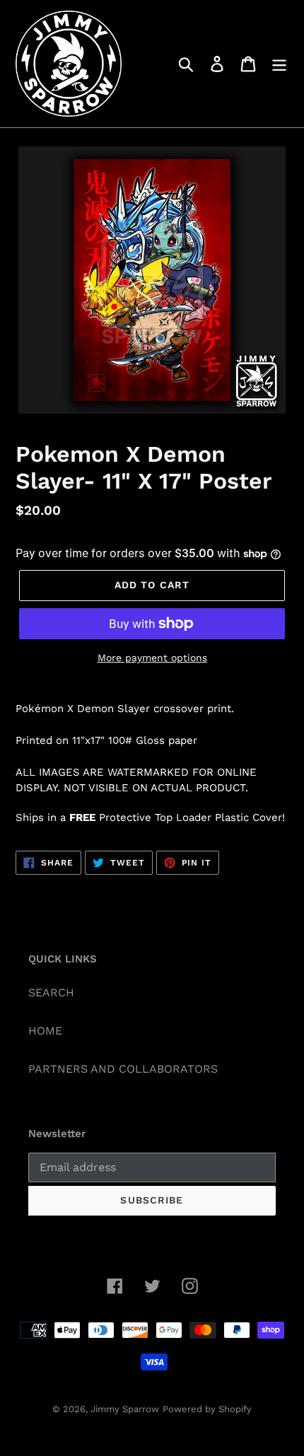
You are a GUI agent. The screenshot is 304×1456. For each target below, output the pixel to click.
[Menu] (279, 64)
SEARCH (51, 992)
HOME (45, 1030)
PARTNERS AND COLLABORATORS (123, 1069)
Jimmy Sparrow (124, 1409)
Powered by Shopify (207, 1409)
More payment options (152, 657)
